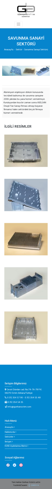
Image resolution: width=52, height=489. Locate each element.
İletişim (8, 441)
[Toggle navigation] (18, 24)
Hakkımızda (10, 432)
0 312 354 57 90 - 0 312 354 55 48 (24, 398)
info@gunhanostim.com (19, 407)
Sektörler (9, 437)
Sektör (19, 50)
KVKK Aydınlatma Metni (16, 446)
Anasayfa (8, 50)
